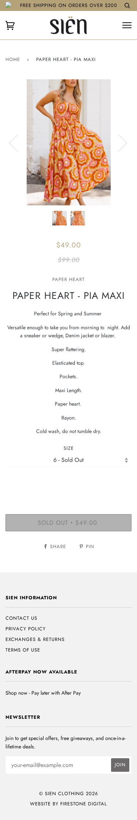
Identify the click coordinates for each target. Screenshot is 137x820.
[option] (68, 142)
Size (69, 448)
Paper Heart (68, 279)
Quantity (68, 482)
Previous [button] (17, 142)
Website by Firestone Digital (68, 803)
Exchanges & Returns (35, 639)
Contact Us (21, 618)
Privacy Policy (25, 628)
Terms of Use (22, 649)
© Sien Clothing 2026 (68, 793)
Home (12, 59)
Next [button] (118, 142)
